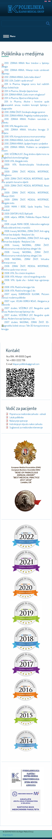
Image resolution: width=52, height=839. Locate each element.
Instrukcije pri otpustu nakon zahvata (26, 424)
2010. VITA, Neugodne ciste (16, 126)
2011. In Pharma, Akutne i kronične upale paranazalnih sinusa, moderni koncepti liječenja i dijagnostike (25, 105)
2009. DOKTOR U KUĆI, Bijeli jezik (18, 213)
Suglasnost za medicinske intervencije (26, 427)
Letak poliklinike (17, 417)
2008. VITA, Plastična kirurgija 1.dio (19, 287)
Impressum (8, 834)
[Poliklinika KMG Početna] (26, 7)
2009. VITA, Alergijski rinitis (16, 161)
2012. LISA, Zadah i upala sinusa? (18, 80)
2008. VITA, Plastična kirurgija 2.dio (19, 290)
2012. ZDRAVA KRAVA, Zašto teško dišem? (22, 77)
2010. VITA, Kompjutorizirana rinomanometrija (24, 136)
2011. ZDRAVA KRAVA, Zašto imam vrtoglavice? (24, 94)
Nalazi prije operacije (19, 420)
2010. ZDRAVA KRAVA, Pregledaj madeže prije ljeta (26, 115)
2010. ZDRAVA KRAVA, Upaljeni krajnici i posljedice (26, 143)
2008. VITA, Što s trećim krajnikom (19, 273)
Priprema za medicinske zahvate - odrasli (28, 414)
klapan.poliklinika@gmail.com (26, 364)
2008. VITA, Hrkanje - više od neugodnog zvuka (25, 276)
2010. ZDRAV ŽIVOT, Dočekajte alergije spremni (24, 112)
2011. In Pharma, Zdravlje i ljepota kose (21, 91)
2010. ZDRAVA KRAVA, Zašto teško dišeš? (22, 140)
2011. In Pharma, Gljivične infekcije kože (21, 98)
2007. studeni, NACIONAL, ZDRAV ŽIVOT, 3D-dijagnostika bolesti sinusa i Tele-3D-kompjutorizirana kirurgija (25, 326)
